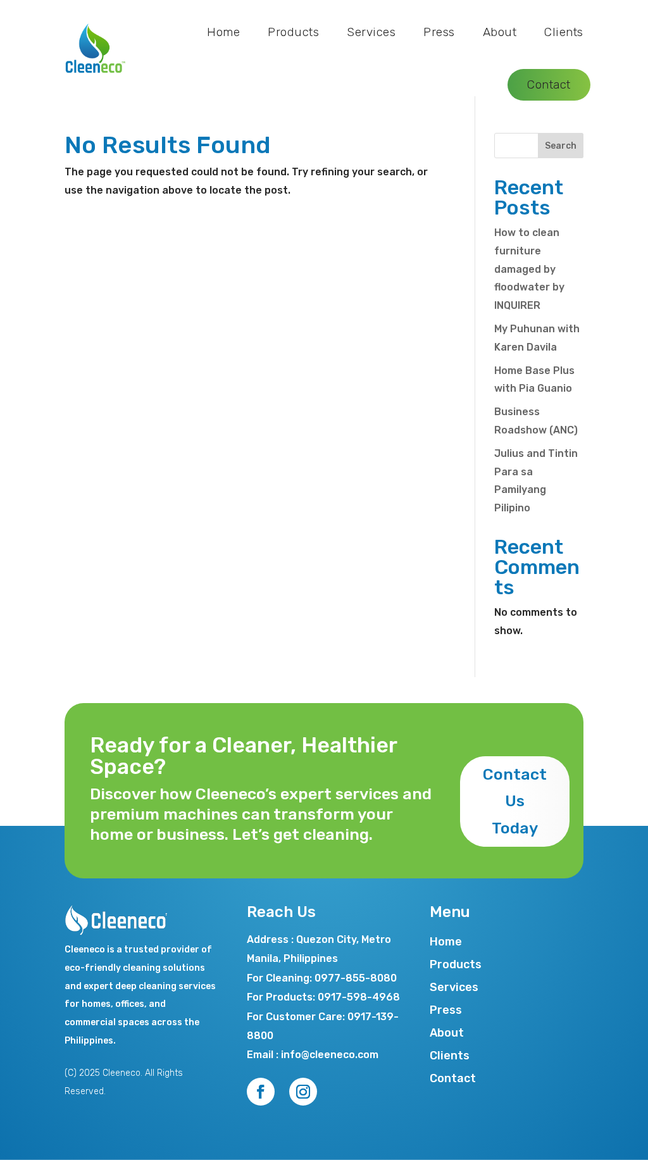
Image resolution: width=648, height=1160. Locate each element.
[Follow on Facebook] (261, 1092)
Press (439, 32)
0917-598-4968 (359, 997)
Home (223, 32)
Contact (549, 84)
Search (560, 145)
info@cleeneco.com (329, 1055)
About (500, 32)
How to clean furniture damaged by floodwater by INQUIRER (529, 269)
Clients (563, 32)
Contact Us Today (515, 801)
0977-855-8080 (356, 978)
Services (371, 32)
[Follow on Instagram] (303, 1092)
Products (293, 32)
